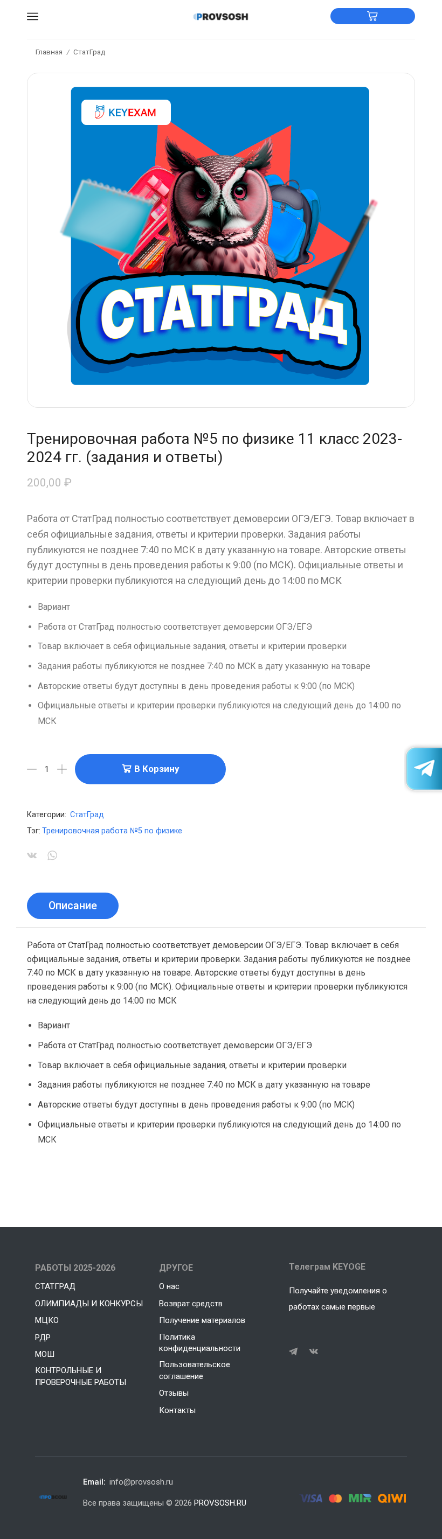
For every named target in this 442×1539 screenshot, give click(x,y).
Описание (73, 906)
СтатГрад (89, 51)
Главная (49, 51)
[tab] (73, 906)
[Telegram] (293, 1351)
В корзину (156, 768)
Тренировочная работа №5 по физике (112, 830)
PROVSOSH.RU (220, 1503)
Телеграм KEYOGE (327, 1267)
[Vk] (313, 1351)
